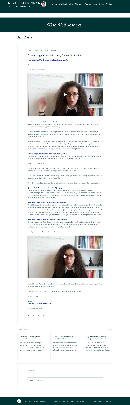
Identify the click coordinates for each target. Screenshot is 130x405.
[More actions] (101, 50)
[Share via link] (43, 316)
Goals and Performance (36, 308)
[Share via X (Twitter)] (33, 316)
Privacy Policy (27, 401)
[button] (66, 4)
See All (111, 329)
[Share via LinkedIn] (38, 316)
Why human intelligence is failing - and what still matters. (97, 338)
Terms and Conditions (39, 401)
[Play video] (65, 94)
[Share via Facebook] (28, 316)
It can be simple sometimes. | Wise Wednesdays (63, 338)
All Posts (24, 37)
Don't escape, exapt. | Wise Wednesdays (30, 338)
